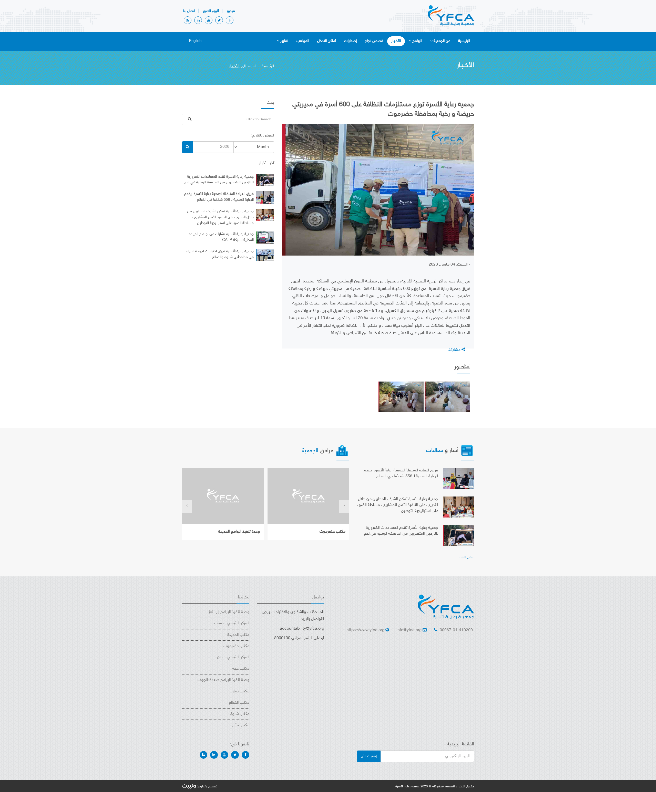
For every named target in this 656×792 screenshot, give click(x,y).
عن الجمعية (442, 41)
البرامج (417, 41)
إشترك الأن (369, 756)
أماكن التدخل (326, 41)
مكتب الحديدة (238, 634)
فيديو (231, 11)
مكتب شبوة (239, 714)
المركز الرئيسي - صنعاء (231, 623)
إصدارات (350, 41)
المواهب (302, 41)
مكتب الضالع (239, 702)
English (195, 41)
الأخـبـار (396, 41)
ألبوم (211, 11)
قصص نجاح (374, 41)
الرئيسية (464, 41)
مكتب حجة (240, 668)
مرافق (318, 451)
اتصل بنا (189, 11)
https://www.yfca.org (365, 630)
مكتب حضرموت (332, 531)
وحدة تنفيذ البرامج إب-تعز (229, 612)
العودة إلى (243, 66)
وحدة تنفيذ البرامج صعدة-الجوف (223, 680)
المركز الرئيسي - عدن (233, 657)
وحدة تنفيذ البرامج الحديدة (239, 531)
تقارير (284, 41)
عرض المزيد (466, 557)
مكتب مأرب (240, 725)
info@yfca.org (409, 630)
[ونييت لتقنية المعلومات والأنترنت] (189, 787)
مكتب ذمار (240, 691)
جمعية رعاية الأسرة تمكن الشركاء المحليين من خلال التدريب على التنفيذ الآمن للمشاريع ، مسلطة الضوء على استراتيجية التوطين (220, 217)
